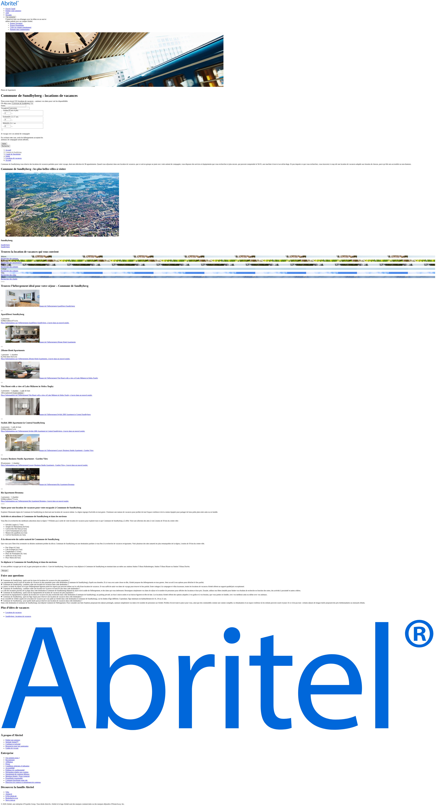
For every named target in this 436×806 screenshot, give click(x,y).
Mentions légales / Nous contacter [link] (17, 776)
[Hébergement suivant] (4, 503)
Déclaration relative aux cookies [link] (16, 772)
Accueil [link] (8, 150)
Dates (3, 106)
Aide (7, 13)
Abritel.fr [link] (8, 794)
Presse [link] (7, 764)
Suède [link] (7, 156)
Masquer (4, 570)
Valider (4, 144)
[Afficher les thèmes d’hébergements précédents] (2, 281)
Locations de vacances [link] (13, 158)
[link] (29, 29)
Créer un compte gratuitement (20, 27)
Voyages (8, 15)
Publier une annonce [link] (12, 740)
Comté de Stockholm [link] (13, 154)
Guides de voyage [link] (11, 748)
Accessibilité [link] (10, 768)
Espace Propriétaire (17, 25)
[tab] (13, 612)
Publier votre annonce (13, 11)
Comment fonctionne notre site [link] (16, 780)
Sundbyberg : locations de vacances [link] (18, 616)
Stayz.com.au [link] (10, 800)
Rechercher (5, 146)
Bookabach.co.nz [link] (11, 798)
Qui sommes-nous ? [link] (12, 758)
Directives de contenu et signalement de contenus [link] (23, 782)
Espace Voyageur (16, 23)
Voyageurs (5, 108)
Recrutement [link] (10, 760)
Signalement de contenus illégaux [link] (17, 774)
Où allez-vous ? (6, 103)
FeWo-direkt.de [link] (11, 796)
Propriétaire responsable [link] (14, 778)
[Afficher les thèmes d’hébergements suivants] (4, 281)
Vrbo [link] (7, 792)
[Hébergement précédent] (2, 503)
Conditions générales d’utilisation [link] (17, 766)
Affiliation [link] (9, 762)
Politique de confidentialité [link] (15, 770)
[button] (218, 607)
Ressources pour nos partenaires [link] (16, 746)
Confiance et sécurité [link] (12, 744)
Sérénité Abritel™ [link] (11, 742)
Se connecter (10, 17)
